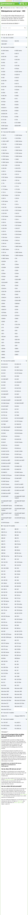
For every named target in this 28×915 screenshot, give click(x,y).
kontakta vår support (9, 779)
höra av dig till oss (18, 802)
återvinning (20, 801)
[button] (14, 1)
